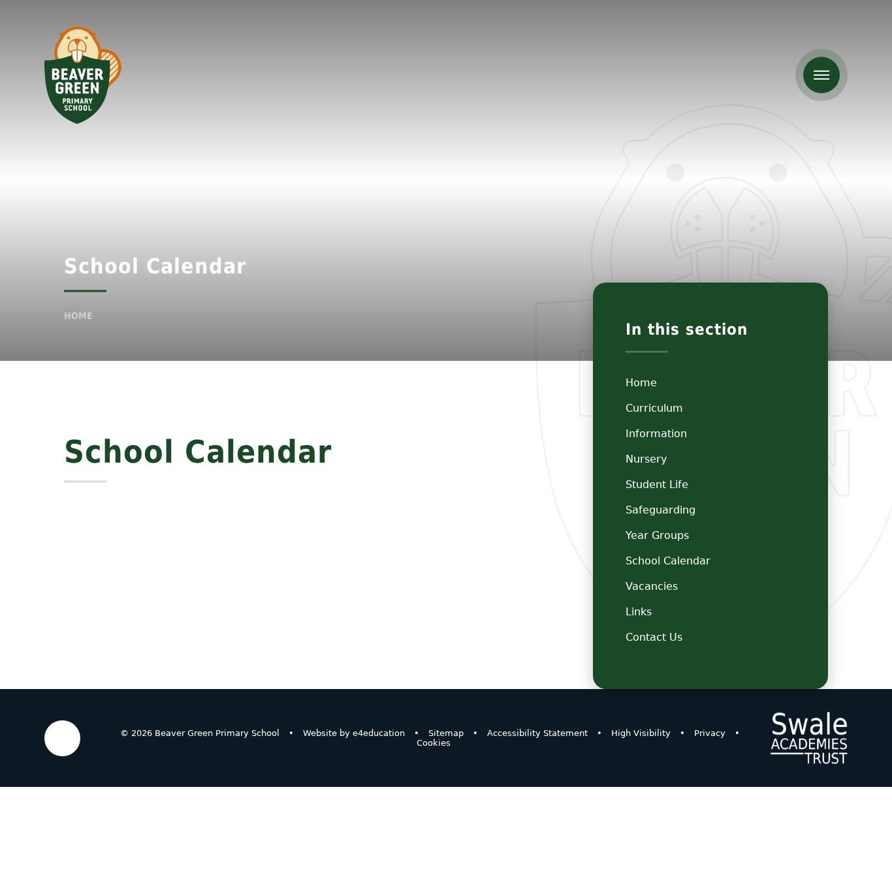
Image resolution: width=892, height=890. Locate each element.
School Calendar (668, 561)
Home (78, 316)
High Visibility (641, 733)
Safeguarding (660, 510)
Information (656, 433)
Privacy (709, 733)
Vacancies (652, 586)
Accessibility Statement (537, 733)
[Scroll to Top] (62, 738)
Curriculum (654, 408)
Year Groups (657, 535)
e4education (379, 733)
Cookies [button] (434, 743)
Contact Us (654, 637)
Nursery (646, 459)
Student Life (657, 484)
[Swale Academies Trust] (809, 738)
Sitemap (446, 733)
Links (639, 612)
